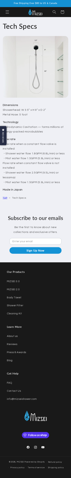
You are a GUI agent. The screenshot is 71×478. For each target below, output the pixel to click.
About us (12, 336)
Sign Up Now (35, 250)
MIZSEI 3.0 (13, 281)
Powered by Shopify (34, 462)
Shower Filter (15, 305)
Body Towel (14, 297)
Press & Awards (16, 352)
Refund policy (55, 462)
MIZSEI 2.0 (13, 289)
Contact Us (14, 391)
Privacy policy (17, 468)
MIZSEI (20, 462)
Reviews (12, 344)
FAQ (9, 383)
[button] (7, 12)
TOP (5, 198)
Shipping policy (56, 468)
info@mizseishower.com (22, 399)
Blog (10, 360)
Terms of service (36, 468)
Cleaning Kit (14, 313)
